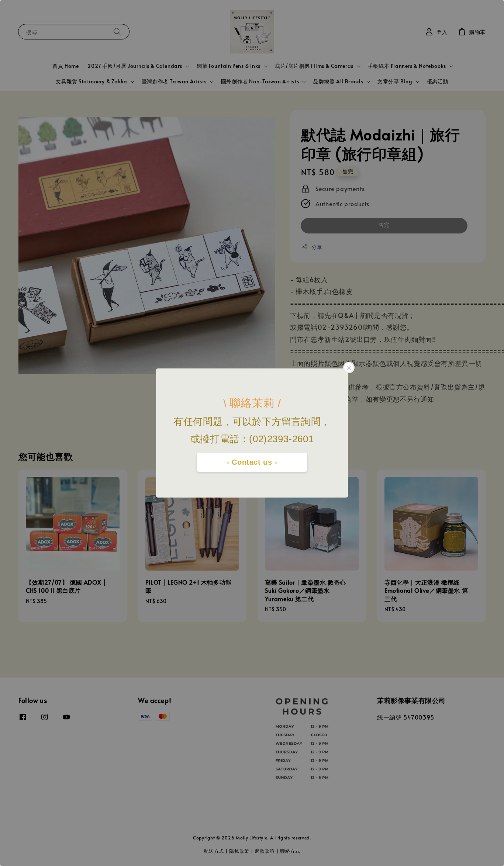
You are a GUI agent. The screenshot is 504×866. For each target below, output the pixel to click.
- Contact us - (252, 462)
